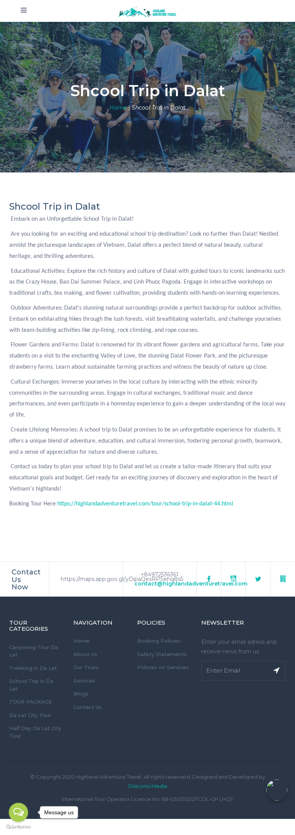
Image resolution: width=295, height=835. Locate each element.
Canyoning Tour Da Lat (33, 651)
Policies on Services (163, 667)
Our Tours (86, 667)
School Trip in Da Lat (31, 685)
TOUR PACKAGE (30, 702)
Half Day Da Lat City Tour (35, 732)
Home (118, 107)
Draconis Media (147, 786)
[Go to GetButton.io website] (18, 827)
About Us (85, 654)
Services (84, 681)
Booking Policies (159, 641)
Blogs (80, 694)
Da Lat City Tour (30, 715)
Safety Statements (162, 654)
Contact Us (87, 707)
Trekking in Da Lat (33, 668)
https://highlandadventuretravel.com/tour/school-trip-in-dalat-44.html (145, 504)
